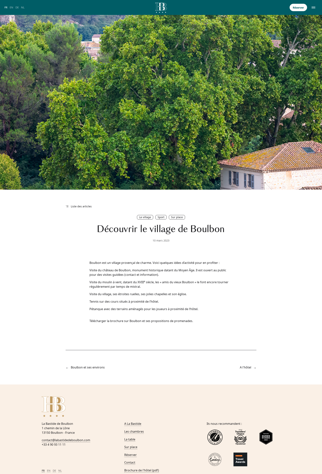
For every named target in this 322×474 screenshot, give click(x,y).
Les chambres (134, 431)
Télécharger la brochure (106, 321)
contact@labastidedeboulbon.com (66, 440)
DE (17, 7)
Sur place (130, 447)
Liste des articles (81, 206)
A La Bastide (132, 424)
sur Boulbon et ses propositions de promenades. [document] (141, 321)
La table (129, 439)
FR (5, 7)
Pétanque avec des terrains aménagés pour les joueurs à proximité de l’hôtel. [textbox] (143, 309)
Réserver (298, 7)
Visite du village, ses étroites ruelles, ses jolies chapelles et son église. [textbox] (138, 294)
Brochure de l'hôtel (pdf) (141, 470)
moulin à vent (111, 282)
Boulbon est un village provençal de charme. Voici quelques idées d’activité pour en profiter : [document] (154, 263)
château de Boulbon (116, 270)
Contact (129, 462)
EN (11, 7)
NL (22, 7)
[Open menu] (314, 7)
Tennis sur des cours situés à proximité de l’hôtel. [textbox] (124, 301)
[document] (161, 272)
